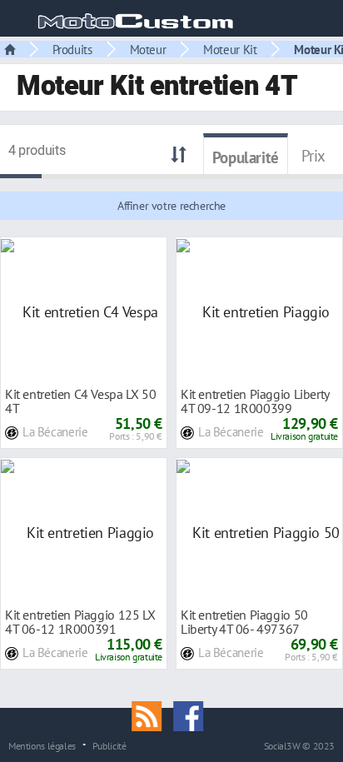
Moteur (148, 49)
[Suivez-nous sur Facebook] (192, 714)
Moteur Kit (229, 49)
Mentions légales (42, 745)
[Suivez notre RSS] (152, 714)
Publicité (109, 745)
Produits (72, 49)
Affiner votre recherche (171, 205)
